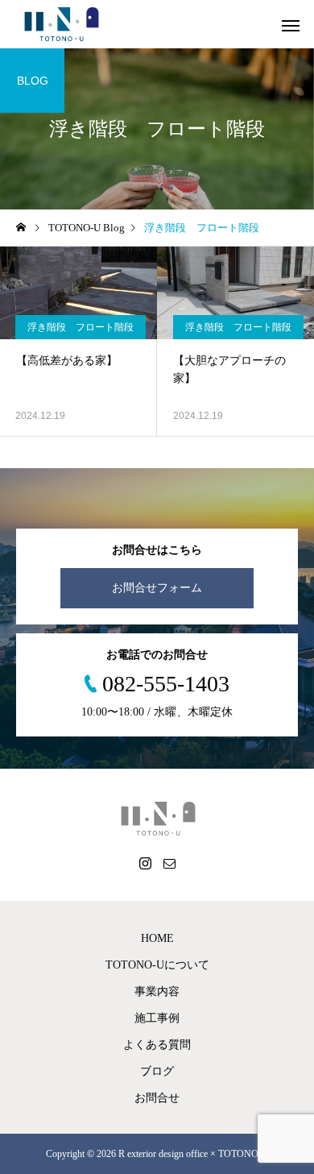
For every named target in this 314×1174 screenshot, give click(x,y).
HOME (157, 938)
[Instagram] (145, 863)
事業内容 (157, 991)
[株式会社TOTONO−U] (60, 24)
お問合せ (157, 1098)
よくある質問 (157, 1045)
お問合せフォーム (157, 588)
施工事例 (157, 1018)
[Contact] (169, 863)
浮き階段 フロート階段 (80, 327)
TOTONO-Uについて (157, 965)
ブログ (157, 1071)
